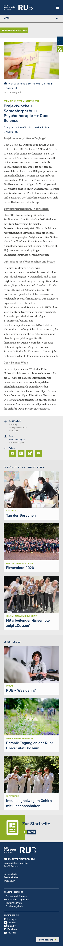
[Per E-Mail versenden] (39, 453)
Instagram (12, 919)
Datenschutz (10, 873)
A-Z (59, 40)
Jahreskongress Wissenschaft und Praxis (29, 261)
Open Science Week (16, 362)
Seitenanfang (48, 939)
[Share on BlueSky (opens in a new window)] (30, 453)
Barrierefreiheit (11, 877)
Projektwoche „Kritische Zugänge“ (25, 138)
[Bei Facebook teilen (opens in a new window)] (13, 453)
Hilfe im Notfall (14, 902)
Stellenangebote (14, 906)
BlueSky (11, 925)
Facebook (12, 929)
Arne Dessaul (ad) (17, 439)
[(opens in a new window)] (28, 7)
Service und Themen (16, 896)
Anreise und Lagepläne (17, 899)
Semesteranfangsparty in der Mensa (26, 208)
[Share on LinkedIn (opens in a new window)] (21, 453)
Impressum (9, 880)
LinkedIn (11, 922)
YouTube (11, 932)
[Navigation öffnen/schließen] (57, 7)
